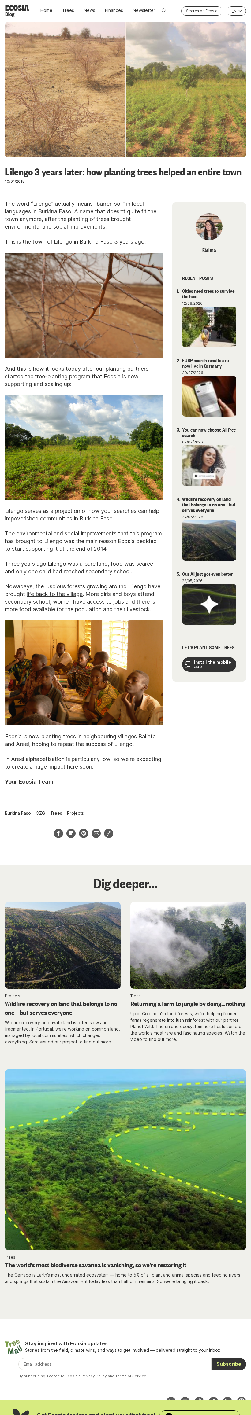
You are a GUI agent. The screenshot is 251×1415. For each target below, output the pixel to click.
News (89, 10)
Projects (75, 813)
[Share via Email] (96, 833)
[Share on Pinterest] (83, 833)
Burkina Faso (18, 813)
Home (46, 10)
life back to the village (55, 594)
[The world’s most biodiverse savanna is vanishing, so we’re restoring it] (125, 1159)
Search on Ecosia (201, 11)
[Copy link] (108, 833)
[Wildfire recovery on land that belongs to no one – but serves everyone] (63, 945)
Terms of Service (130, 1376)
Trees (68, 10)
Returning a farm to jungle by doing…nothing (187, 1003)
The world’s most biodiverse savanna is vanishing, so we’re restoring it (95, 1264)
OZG (40, 813)
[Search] (163, 10)
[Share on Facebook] (58, 833)
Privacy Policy (94, 1376)
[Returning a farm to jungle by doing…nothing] (188, 945)
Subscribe (228, 1364)
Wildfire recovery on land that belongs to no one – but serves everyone (61, 1007)
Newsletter (144, 10)
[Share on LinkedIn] (71, 833)
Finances (114, 10)
